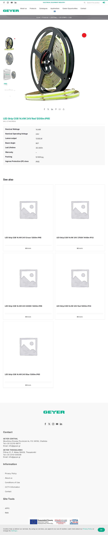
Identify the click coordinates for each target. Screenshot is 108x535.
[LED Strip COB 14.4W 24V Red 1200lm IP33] (80, 278)
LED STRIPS (63, 17)
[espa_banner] (54, 518)
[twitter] (50, 424)
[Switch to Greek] (55, 11)
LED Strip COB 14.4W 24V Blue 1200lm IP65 (22, 374)
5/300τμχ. (40, 157)
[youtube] (12, 2)
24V (37, 134)
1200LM (39, 139)
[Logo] (11, 10)
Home (38, 17)
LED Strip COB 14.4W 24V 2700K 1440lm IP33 (75, 238)
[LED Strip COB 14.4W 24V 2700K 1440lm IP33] (80, 209)
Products (45, 17)
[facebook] (4, 2)
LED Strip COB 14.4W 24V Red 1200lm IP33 (74, 306)
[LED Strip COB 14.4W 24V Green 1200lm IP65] (28, 209)
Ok (101, 530)
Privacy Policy (87, 529)
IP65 (37, 162)
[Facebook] (44, 109)
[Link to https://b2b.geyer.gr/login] (104, 2)
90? (37, 143)
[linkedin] (15, 2)
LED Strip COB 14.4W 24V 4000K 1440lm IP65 (23, 306)
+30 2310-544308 (13, 455)
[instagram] (8, 2)
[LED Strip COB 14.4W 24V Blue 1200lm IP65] (28, 346)
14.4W (38, 129)
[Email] (60, 109)
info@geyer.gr (14, 446)
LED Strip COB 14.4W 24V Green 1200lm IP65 (23, 238)
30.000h (39, 148)
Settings (14, 531)
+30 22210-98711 (13, 443)
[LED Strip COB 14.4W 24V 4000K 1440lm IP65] (28, 278)
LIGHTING (53, 17)
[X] (48, 109)
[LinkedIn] (52, 109)
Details (29, 248)
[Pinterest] (56, 109)
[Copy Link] (63, 109)
